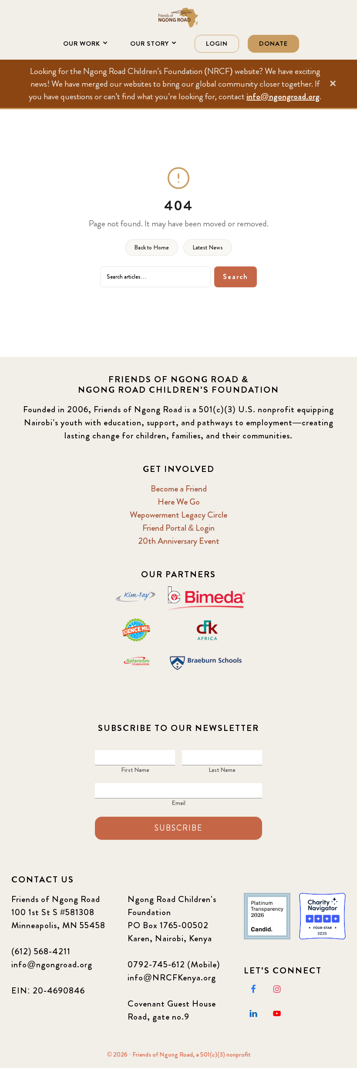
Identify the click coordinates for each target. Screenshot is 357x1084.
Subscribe (178, 828)
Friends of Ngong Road (178, 17)
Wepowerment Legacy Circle (178, 514)
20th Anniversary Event (178, 541)
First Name (135, 769)
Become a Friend (179, 488)
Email (178, 802)
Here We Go (179, 501)
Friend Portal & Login (178, 528)
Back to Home (151, 247)
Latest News (207, 247)
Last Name (222, 769)
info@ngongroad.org (283, 96)
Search (235, 277)
